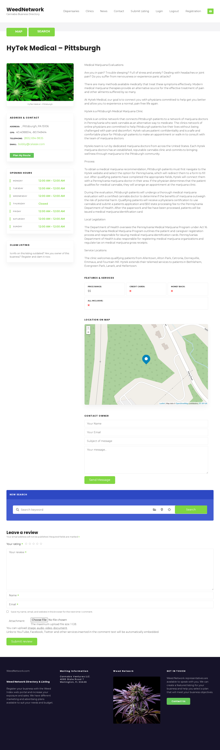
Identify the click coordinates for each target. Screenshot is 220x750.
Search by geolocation (169, 510)
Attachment (17, 621)
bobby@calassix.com (31, 144)
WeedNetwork (25, 9)
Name (12, 596)
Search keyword (17, 510)
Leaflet (162, 403)
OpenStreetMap (182, 403)
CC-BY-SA (203, 403)
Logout (174, 11)
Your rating (13, 544)
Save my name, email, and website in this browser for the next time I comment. (52, 612)
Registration (193, 11)
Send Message (99, 480)
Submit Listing (140, 11)
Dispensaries (71, 11)
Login (159, 11)
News (103, 11)
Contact (119, 11)
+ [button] (88, 328)
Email (12, 605)
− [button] (88, 332)
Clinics (90, 11)
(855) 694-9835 (33, 138)
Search (191, 509)
